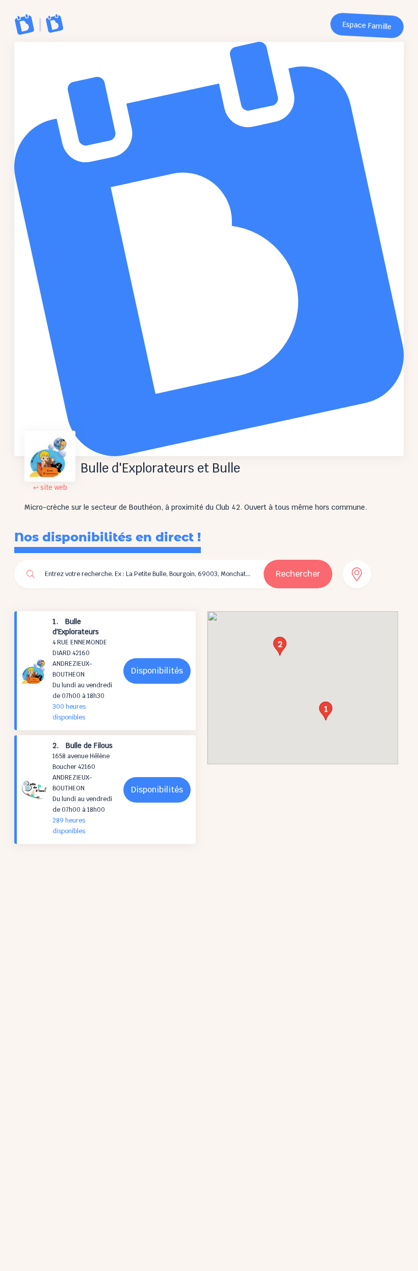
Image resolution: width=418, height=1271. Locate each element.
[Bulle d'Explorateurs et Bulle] (24, 24)
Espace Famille (367, 26)
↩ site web (50, 487)
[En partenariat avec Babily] (54, 23)
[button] (325, 711)
